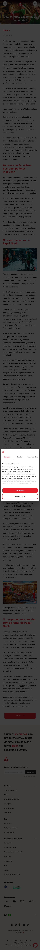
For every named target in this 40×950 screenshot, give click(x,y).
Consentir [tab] (7, 457)
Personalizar (19, 496)
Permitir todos (20, 490)
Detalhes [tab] (20, 457)
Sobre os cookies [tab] (33, 457)
